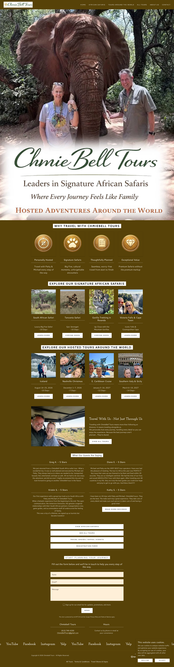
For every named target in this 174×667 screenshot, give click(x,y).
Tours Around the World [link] (121, 5)
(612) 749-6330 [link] (67, 630)
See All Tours (87, 533)
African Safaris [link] (97, 5)
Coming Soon (72, 335)
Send (87, 610)
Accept (162, 660)
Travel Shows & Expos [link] (99, 661)
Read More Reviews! (116, 509)
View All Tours (100, 441)
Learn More (43, 335)
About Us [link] (154, 5)
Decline (145, 660)
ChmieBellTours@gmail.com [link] (67, 633)
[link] (18, 4)
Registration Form (87, 546)
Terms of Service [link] (106, 617)
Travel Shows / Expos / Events (87, 539)
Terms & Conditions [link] (82, 661)
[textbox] (86, 574)
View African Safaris (87, 526)
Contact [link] (166, 5)
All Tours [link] (142, 5)
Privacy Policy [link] (94, 617)
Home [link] (83, 5)
